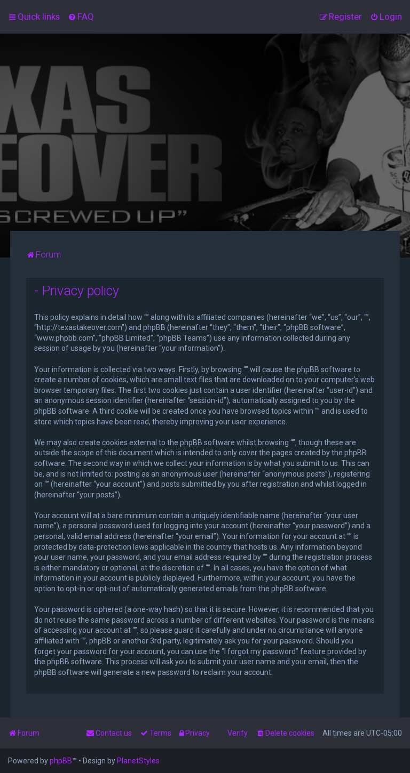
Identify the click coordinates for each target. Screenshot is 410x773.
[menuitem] (81, 16)
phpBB (61, 760)
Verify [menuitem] (237, 733)
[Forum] (205, 132)
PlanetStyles (138, 760)
